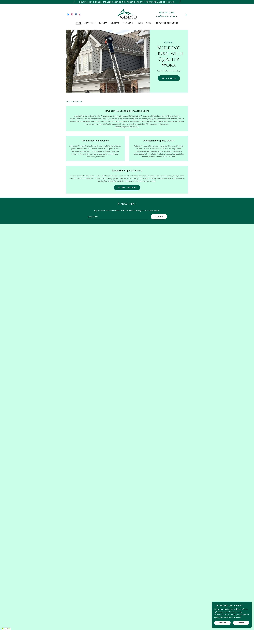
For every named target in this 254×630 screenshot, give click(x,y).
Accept (241, 623)
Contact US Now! (127, 188)
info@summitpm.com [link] (167, 16)
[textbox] (117, 216)
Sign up (159, 217)
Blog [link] (140, 23)
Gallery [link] (103, 23)
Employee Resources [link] (167, 23)
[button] (186, 14)
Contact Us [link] (128, 23)
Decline (222, 623)
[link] (68, 14)
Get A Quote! (169, 78)
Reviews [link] (115, 23)
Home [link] (78, 23)
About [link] (149, 23)
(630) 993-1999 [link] (166, 12)
